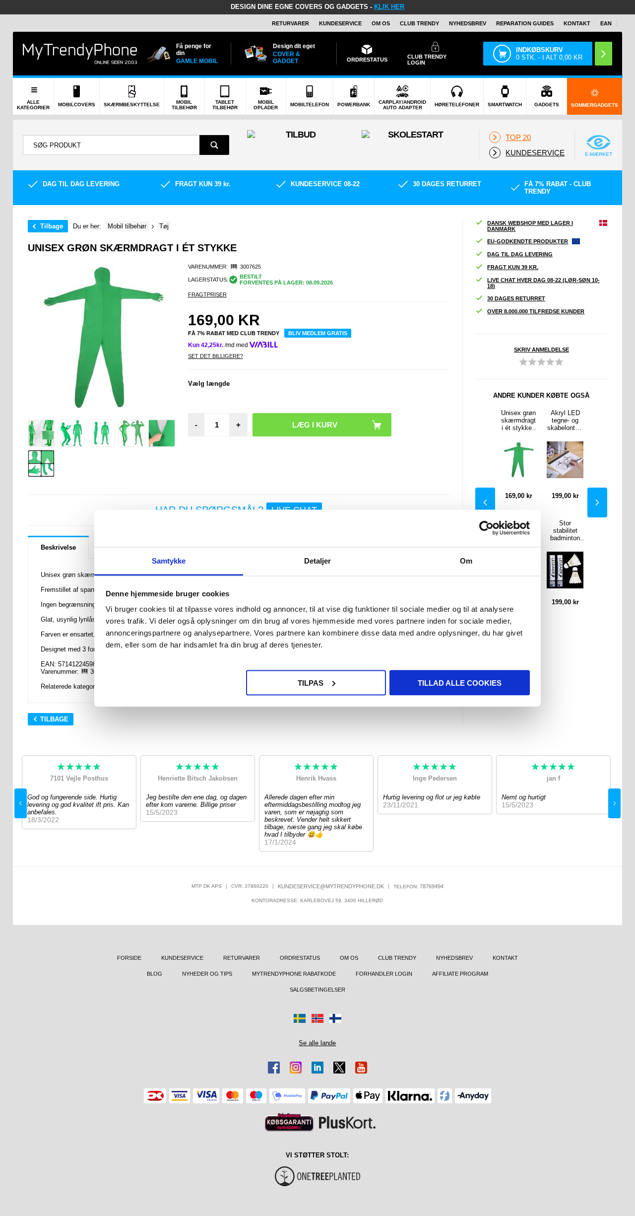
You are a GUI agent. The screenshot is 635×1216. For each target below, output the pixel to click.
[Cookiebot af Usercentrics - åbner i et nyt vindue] (486, 528)
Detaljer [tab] (317, 560)
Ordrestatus (300, 958)
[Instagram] (296, 1067)
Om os (381, 23)
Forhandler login (384, 974)
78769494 (432, 886)
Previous (485, 502)
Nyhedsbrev (467, 23)
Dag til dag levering (520, 254)
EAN (606, 23)
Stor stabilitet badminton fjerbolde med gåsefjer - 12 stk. (565, 530)
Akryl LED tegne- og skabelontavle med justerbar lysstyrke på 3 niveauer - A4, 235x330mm (565, 420)
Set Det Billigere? (215, 356)
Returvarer (290, 23)
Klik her (389, 6)
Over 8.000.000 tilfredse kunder (535, 311)
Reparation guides (525, 23)
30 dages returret (516, 298)
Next (597, 502)
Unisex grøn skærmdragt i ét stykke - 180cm (518, 420)
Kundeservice (340, 23)
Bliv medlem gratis (317, 333)
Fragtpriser (207, 294)
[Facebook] (274, 1067)
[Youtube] (361, 1067)
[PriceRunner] (289, 1122)
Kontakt (577, 23)
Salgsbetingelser (317, 990)
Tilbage (51, 226)
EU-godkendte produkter (527, 241)
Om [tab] (466, 560)
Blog (154, 974)
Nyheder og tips (207, 974)
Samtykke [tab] (169, 560)
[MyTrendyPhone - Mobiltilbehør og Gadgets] (80, 53)
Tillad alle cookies (460, 682)
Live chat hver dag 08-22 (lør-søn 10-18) (543, 283)
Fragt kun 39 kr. (512, 267)
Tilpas (310, 682)
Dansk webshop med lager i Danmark (530, 226)
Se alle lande (317, 1043)
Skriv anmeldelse (541, 350)
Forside (129, 958)
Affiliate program (460, 974)
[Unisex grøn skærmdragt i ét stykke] (41, 433)
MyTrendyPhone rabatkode (294, 974)
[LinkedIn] (317, 1067)
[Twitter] (339, 1067)
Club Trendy (419, 23)
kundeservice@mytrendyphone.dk (331, 886)
